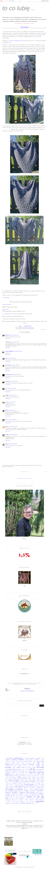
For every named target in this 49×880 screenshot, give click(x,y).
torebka (21, 798)
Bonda (23, 763)
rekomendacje (33, 790)
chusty (19, 766)
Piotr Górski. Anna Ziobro (14, 787)
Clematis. (24, 27)
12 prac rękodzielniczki (15, 758)
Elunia (6, 358)
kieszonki (34, 777)
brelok (34, 763)
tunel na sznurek (29, 798)
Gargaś (13, 774)
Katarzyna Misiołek (26, 777)
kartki (19, 777)
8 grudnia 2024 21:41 (13, 395)
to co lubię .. (18, 8)
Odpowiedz (7, 338)
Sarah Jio (42, 792)
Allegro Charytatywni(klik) (16, 40)
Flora (18, 772)
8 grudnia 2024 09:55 (18, 351)
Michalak (29, 783)
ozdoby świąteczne (20, 786)
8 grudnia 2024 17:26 (17, 374)
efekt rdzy (21, 771)
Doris (6, 402)
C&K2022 (31, 764)
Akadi (43, 758)
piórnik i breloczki (29, 787)
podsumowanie (40, 787)
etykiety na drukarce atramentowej (36, 771)
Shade (17, 795)
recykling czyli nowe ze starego (18, 790)
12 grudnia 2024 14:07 (13, 426)
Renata (28, 689)
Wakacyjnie (8, 800)
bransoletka (28, 763)
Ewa (6, 388)
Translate (29, 744)
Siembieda (26, 795)
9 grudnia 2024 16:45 (12, 410)
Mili (32, 783)
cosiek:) (38, 766)
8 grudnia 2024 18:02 (12, 388)
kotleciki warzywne (32, 778)
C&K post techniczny (21, 764)
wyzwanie (8, 803)
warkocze (14, 800)
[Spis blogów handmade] (8, 845)
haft (26, 774)
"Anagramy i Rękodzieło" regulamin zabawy (26, 21)
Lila (11, 781)
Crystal (13, 767)
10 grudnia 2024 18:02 (12, 419)
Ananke (7, 761)
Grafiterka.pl (32, 867)
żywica (33, 803)
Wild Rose (8, 801)
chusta (14, 766)
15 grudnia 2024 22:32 (12, 443)
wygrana (22, 801)
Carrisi (42, 764)
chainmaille (8, 766)
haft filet (31, 774)
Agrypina (38, 758)
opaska (7, 786)
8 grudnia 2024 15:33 (15, 365)
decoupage (40, 767)
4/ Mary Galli (5, 313)
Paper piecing (29, 786)
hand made (37, 774)
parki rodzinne (37, 786)
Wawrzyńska (20, 799)
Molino (36, 784)
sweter (42, 795)
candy (37, 764)
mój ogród (41, 784)
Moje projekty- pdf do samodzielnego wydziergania (15, 17)
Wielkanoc (31, 800)
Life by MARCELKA (9, 351)
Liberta (7, 781)
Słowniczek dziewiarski (8, 21)
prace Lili (26, 789)
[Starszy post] (46, 471)
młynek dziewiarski (10, 784)
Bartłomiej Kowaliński (27, 761)
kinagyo (6, 395)
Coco (29, 766)
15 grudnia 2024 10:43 (13, 434)
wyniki (27, 801)
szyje (34, 796)
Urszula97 (7, 381)
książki (34, 780)
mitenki (42, 783)
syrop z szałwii (9, 796)
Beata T (7, 426)
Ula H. (6, 419)
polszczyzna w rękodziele (14, 789)
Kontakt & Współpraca (16, 19)
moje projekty (31, 328)
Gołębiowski (21, 774)
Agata (6, 443)
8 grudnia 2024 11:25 (12, 358)
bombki (13, 763)
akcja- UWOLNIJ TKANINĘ (15, 760)
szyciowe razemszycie (20, 796)
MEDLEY (24, 783)
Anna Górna (12, 761)
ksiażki (30, 780)
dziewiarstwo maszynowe (11, 771)
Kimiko (38, 777)
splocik (6, 410)
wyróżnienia (31, 801)
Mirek (38, 783)
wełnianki (26, 799)
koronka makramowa (22, 778)
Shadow (21, 795)
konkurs (10, 778)
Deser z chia (24, 769)
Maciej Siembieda (24, 781)
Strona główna (24, 471)
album (42, 759)
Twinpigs (36, 798)
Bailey (21, 761)
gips (17, 774)
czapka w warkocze (26, 767)
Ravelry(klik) (39, 35)
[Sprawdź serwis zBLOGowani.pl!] (38, 854)
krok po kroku (23, 780)
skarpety (34, 795)
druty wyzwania (40, 769)
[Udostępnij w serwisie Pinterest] (30, 326)
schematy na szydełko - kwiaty (20, 793)
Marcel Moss (9, 783)
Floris (27, 772)
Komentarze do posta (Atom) (26, 478)
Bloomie (34, 761)
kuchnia (38, 780)
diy (28, 769)
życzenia (29, 803)
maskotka (15, 783)
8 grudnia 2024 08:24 (14, 342)
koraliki (14, 778)
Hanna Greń (17, 775)
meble (19, 783)
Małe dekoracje (40, 781)
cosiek (33, 766)
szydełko (29, 797)
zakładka (24, 803)
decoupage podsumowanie (13, 769)
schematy (8, 793)
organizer (12, 786)
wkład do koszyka (15, 801)
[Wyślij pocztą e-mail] (24, 326)
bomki (18, 763)
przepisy (36, 789)
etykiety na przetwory (10, 772)
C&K (38, 763)
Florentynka (22, 772)
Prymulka (31, 789)
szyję (38, 797)
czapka (18, 767)
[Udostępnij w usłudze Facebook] (29, 326)
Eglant (26, 771)
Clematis (20, 328)
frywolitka (32, 772)
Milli (35, 783)
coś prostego (25, 328)
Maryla (6, 434)
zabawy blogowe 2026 (16, 803)
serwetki (13, 795)
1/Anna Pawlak (5, 297)
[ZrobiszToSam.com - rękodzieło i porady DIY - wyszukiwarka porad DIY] (37, 853)
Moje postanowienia (19, 784)
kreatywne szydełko (13, 780)
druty (32, 769)
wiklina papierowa (39, 800)
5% (24, 758)
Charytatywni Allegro (35, 17)
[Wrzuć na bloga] (26, 326)
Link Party (16, 781)
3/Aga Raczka (5, 309)
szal (14, 796)
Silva (30, 795)
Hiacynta (23, 775)
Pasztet (42, 786)
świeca (12, 798)
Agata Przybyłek (30, 758)
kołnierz (42, 777)
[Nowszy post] (3, 471)
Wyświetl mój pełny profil (27, 691)
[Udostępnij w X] (27, 326)
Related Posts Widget (43, 329)
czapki (33, 767)
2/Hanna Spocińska (6, 304)
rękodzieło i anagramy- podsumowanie (23, 792)
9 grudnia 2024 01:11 (12, 402)
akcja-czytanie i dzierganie (32, 759)
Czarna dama (8, 365)
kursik (42, 780)
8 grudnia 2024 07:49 (14, 335)
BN (38, 761)
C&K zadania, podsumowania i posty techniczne (34, 19)
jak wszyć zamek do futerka (33, 775)
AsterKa (17, 761)
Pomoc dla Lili (6, 19)
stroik (38, 795)
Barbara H (7, 335)
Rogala (37, 792)
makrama (32, 781)
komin (7, 778)
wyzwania (39, 801)
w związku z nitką (8, 374)
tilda (16, 798)
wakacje (42, 798)
